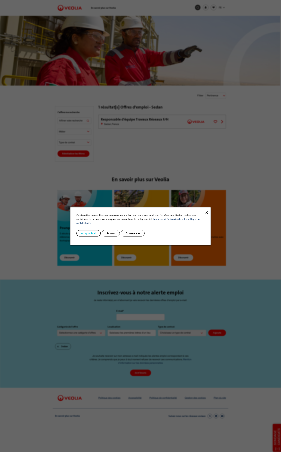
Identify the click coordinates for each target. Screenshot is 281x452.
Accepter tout (88, 233)
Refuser (111, 233)
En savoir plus (133, 233)
